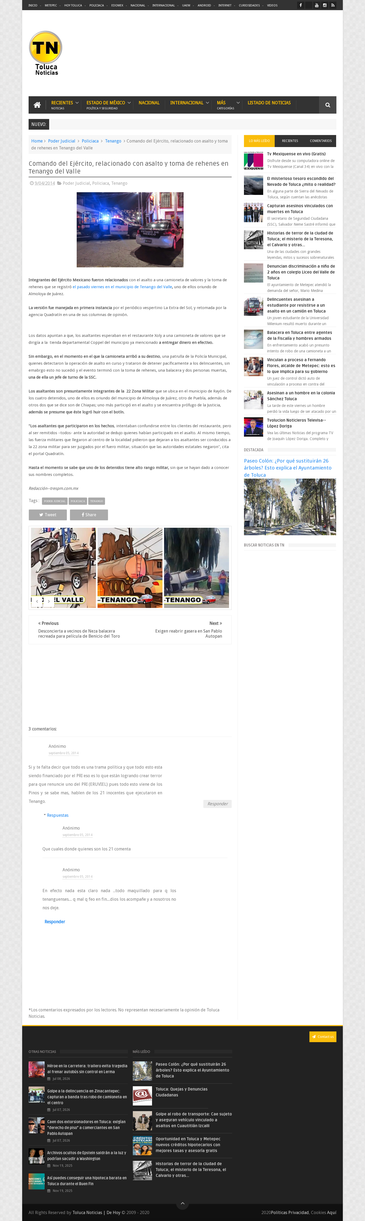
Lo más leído (259, 141)
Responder (217, 803)
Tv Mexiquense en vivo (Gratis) (296, 154)
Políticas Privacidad (290, 1212)
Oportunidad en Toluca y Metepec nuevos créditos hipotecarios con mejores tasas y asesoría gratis (188, 1145)
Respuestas (57, 815)
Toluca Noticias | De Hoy (96, 1212)
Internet (225, 5)
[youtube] (316, 5)
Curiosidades (249, 5)
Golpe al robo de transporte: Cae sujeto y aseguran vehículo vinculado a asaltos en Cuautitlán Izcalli (194, 1120)
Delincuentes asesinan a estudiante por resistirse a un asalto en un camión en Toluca (296, 305)
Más (225, 105)
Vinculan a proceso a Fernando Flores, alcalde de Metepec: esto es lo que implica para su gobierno (301, 365)
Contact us (325, 1037)
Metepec (51, 5)
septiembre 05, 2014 (64, 753)
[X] (308, 5)
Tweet (50, 514)
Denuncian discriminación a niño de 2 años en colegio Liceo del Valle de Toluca (301, 272)
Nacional (138, 5)
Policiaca (97, 5)
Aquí (331, 1212)
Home (37, 141)
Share (91, 514)
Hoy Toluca (73, 5)
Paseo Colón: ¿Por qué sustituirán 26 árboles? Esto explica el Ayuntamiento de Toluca (288, 467)
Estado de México (106, 105)
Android (204, 5)
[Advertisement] (291, 53)
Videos (272, 5)
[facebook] (300, 5)
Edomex (117, 5)
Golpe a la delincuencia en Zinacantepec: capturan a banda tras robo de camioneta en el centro (87, 1097)
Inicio (33, 5)
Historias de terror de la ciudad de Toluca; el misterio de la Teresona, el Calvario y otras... (300, 239)
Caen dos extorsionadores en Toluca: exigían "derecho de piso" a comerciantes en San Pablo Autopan (86, 1128)
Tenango (113, 141)
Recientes (62, 105)
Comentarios (321, 141)
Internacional (164, 5)
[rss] (332, 5)
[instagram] (324, 5)
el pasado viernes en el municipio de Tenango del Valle (122, 286)
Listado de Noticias (269, 102)
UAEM (186, 5)
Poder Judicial (61, 141)
